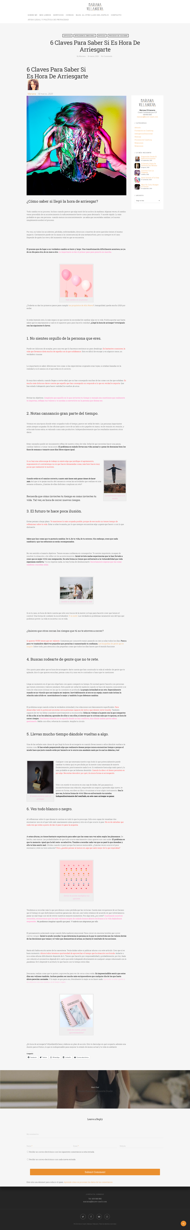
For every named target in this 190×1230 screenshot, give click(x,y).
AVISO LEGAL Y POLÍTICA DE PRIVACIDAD (48, 19)
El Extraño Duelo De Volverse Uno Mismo (149, 164)
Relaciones (139, 143)
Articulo (67, 36)
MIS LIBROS (45, 15)
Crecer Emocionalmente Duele (95, 1089)
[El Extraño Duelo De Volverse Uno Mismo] (137, 166)
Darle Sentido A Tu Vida (150, 178)
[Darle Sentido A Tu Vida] (137, 180)
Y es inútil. (73, 616)
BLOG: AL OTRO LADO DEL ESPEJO (92, 15)
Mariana (82, 56)
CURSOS (70, 15)
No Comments (106, 56)
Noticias (101, 36)
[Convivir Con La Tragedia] (137, 173)
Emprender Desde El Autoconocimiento (149, 157)
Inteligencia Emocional (85, 36)
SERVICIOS (58, 15)
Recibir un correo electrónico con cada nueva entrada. (52, 1159)
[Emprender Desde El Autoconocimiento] (137, 158)
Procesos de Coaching (118, 36)
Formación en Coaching (144, 131)
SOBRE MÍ (32, 15)
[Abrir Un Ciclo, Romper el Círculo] (137, 187)
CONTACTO (116, 15)
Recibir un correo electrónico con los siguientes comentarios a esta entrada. (61, 1152)
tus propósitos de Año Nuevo (81, 305)
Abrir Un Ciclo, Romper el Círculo (150, 186)
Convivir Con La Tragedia (147, 171)
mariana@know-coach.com (147, 117)
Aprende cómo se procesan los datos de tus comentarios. (88, 1182)
